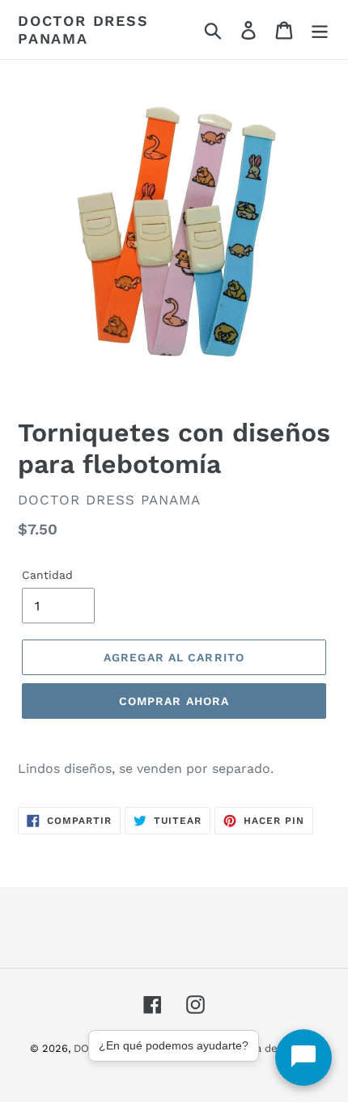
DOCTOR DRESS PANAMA (83, 29)
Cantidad (47, 574)
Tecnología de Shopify (263, 1048)
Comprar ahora (174, 701)
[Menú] (319, 29)
